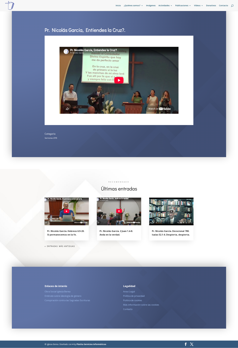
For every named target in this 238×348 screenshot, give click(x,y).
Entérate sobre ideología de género (63, 295)
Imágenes (150, 6)
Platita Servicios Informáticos (91, 344)
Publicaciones (181, 6)
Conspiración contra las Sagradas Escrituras (67, 300)
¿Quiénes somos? (132, 6)
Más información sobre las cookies (141, 304)
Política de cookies (132, 300)
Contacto (223, 6)
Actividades (164, 6)
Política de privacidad (134, 295)
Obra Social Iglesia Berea (57, 291)
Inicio (118, 6)
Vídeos (197, 6)
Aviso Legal (129, 291)
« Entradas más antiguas (60, 246)
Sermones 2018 (51, 138)
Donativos (211, 6)
